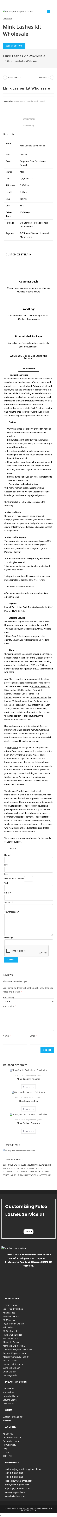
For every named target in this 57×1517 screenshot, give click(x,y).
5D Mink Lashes (39, 686)
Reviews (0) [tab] (28, 125)
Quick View (42, 1070)
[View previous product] (5, 77)
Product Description (18, 375)
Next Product (44, 77)
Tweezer (7, 1420)
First (6, 865)
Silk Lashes (8, 1171)
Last (6, 874)
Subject (8, 902)
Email (7, 893)
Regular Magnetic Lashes (15, 1353)
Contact (12, 848)
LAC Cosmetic (42, 669)
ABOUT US (8, 1433)
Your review (9, 1006)
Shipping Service (17, 618)
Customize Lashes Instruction (23, 484)
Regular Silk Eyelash (13, 1334)
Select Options (14, 46)
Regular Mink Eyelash (36, 101)
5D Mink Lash (9, 1320)
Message (8, 937)
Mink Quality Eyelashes (28, 1079)
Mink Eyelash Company (28, 1123)
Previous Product (14, 77)
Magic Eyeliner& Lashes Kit (16, 1168)
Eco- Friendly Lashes (13, 1308)
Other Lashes (10, 1175)
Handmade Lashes (28, 1101)
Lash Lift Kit (8, 1403)
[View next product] (52, 77)
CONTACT (7, 1456)
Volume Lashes (10, 1399)
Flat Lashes (8, 1392)
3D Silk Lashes (25, 690)
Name (7, 855)
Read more (28, 1087)
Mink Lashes (35, 1168)
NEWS (6, 1452)
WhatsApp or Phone (14, 879)
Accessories (45, 1175)
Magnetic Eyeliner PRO (14, 1345)
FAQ (5, 1448)
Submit (11, 960)
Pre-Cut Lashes (10, 1360)
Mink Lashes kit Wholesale (25, 61)
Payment (13, 603)
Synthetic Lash (19, 694)
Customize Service (29, 1165)
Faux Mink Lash (23, 1171)
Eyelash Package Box (13, 1416)
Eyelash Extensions (28, 1175)
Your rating (9, 997)
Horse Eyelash (10, 1375)
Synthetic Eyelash (11, 1367)
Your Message (11, 912)
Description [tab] (29, 119)
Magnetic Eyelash (40, 1171)
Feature (12, 422)
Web (6, 883)
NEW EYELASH (20, 101)
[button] (28, 375)
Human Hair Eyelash (13, 1364)
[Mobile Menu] (52, 11)
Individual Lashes (38, 697)
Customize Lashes (11, 1165)
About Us (13, 650)
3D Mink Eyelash (11, 1316)
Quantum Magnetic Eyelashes (17, 1349)
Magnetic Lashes (20, 697)
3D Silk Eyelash (10, 1331)
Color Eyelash (9, 1371)
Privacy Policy (9, 1444)
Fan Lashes (8, 1388)
